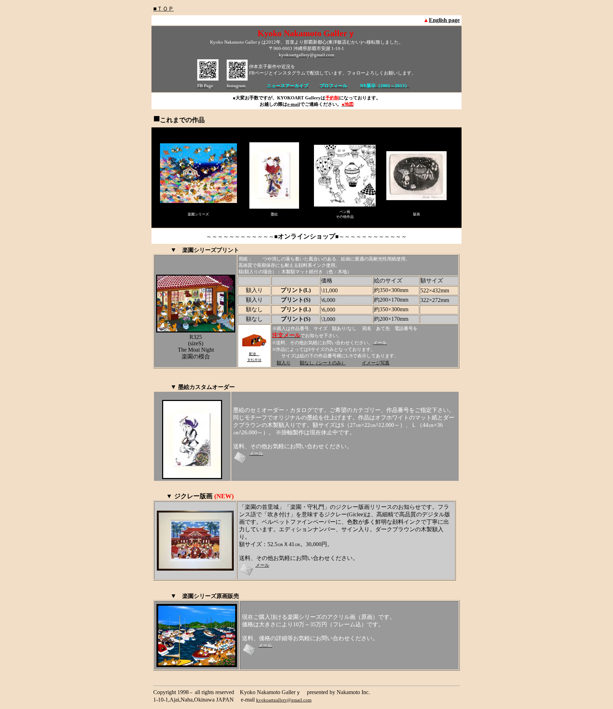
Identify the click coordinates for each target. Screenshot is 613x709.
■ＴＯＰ (163, 9)
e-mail (293, 104)
